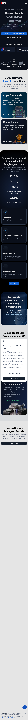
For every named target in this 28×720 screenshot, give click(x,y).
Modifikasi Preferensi (14, 373)
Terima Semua (14, 378)
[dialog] (14, 360)
